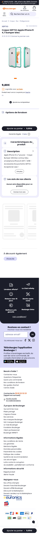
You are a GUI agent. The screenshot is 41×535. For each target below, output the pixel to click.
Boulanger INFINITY (11, 433)
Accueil (4, 21)
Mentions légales (10, 446)
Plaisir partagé (9, 411)
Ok (32, 334)
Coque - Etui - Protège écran (19, 21)
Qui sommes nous (11, 409)
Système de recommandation (16, 457)
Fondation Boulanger (12, 427)
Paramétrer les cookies (13, 452)
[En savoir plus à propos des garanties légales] (29, 134)
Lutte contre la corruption (14, 462)
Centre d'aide (9, 388)
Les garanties (9, 444)
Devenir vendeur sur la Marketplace (18, 493)
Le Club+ (20, 89)
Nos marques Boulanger (13, 419)
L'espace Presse (10, 414)
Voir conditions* (19, 316)
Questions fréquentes (12, 377)
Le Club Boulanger (11, 425)
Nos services (8, 417)
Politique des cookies (12, 454)
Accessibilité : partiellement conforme (19, 465)
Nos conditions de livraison (14, 382)
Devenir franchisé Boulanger (15, 485)
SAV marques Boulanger (13, 422)
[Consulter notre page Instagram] (33, 341)
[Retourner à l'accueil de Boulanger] (9, 9)
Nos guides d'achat (11, 385)
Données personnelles (12, 449)
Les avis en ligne (10, 459)
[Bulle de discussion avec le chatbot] (33, 522)
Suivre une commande (13, 380)
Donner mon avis (20, 192)
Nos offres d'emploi (11, 483)
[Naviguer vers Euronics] (19, 497)
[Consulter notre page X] (29, 341)
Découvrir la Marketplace (13, 491)
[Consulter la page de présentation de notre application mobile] (9, 361)
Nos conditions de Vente (13, 441)
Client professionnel (11, 430)
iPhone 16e (10, 259)
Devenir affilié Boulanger (13, 488)
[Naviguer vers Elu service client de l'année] (19, 504)
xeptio (27, 92)
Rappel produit (9, 472)
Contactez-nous (10, 374)
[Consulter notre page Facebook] (25, 341)
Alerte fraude (9, 474)
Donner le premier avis (20, 36)
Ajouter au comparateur (21, 102)
